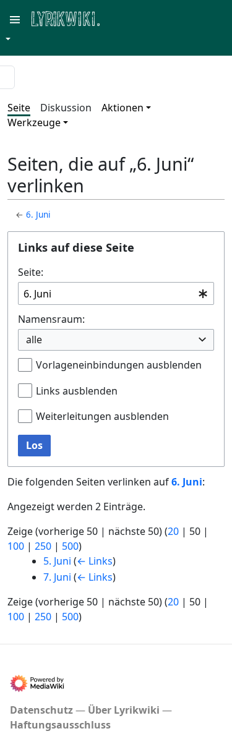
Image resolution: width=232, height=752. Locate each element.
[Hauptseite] (125, 17)
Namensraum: (51, 319)
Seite (18, 107)
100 (15, 546)
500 (70, 546)
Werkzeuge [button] (34, 122)
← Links (95, 561)
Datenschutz (41, 710)
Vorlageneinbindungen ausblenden (119, 365)
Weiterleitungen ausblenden (102, 416)
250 (43, 546)
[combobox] (116, 293)
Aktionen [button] (122, 107)
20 (173, 531)
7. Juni (57, 577)
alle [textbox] (34, 339)
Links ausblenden (77, 391)
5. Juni (57, 561)
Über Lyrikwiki (124, 710)
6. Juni (38, 214)
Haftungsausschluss (60, 725)
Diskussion (66, 107)
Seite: (30, 272)
